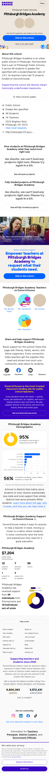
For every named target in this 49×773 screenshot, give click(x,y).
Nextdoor (42, 374)
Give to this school (24, 38)
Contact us (29, 652)
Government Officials (24, 737)
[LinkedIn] (21, 716)
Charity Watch (10, 684)
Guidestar (41, 684)
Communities (29, 641)
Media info (28, 648)
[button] (6, 371)
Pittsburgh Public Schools (24, 10)
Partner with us (8, 641)
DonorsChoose (7, 3)
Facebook (19, 374)
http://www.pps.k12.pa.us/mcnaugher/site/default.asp (19, 132)
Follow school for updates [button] (26, 97)
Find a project (8, 629)
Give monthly (7, 633)
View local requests (16, 128)
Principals (12, 734)
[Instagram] (13, 716)
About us (28, 629)
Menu (42, 3)
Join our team (30, 637)
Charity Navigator (24, 684)
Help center (24, 622)
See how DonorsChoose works (24, 413)
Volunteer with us (9, 648)
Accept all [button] (24, 769)
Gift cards (6, 637)
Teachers (32, 731)
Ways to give (7, 652)
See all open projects (24, 174)
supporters (13, 691)
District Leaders (28, 734)
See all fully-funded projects (24, 207)
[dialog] (24, 757)
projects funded (36, 691)
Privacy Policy (16, 757)
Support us (7, 645)
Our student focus (31, 633)
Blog (26, 645)
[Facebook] (28, 716)
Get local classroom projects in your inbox (24, 722)
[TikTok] (35, 716)
